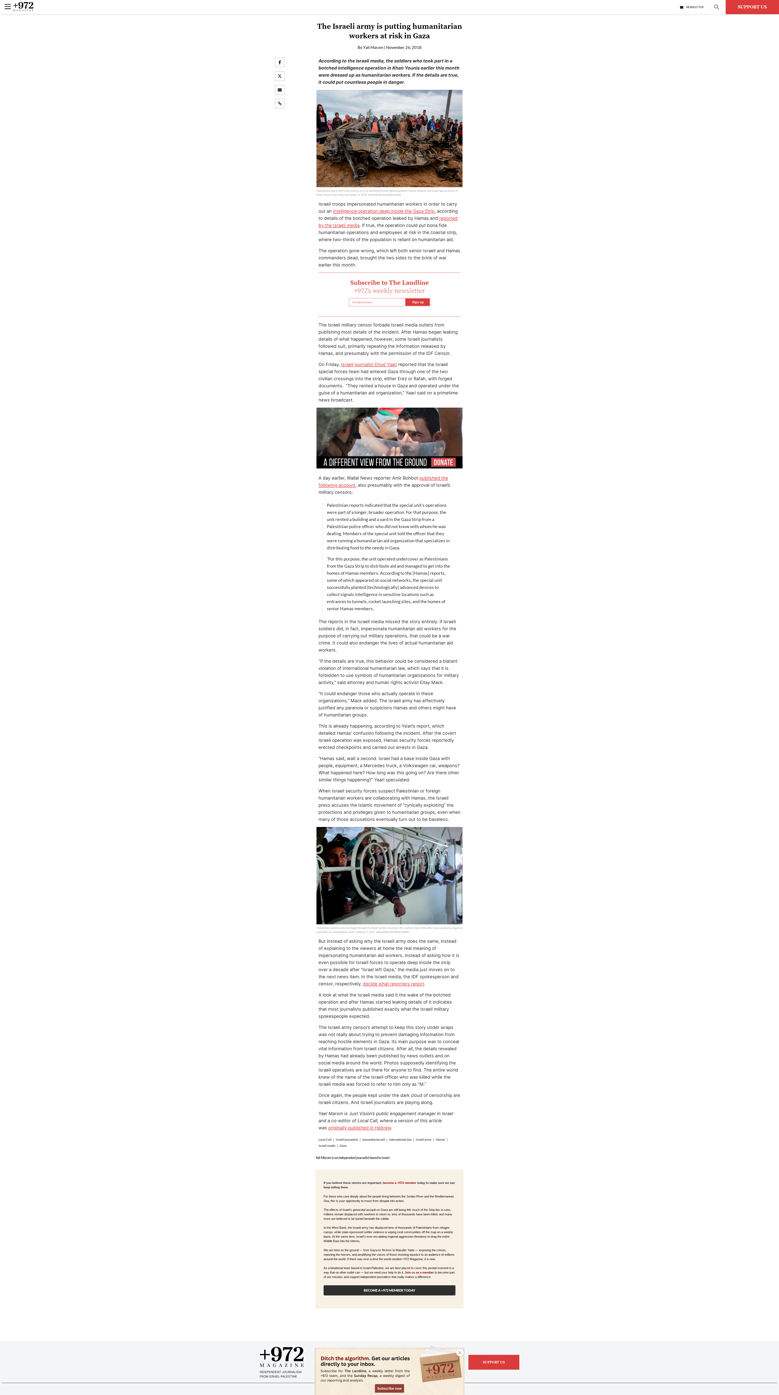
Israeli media (326, 1145)
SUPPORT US (752, 7)
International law (400, 1139)
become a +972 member (399, 1183)
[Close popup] (460, 1352)
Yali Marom (373, 47)
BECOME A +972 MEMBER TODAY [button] (389, 1290)
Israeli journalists (347, 1139)
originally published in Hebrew (359, 1127)
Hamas (440, 1139)
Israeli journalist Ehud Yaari (369, 364)
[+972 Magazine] (23, 10)
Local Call (324, 1139)
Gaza (343, 1145)
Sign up (418, 302)
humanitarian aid (373, 1139)
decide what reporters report (393, 983)
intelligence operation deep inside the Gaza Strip (384, 211)
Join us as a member (419, 1272)
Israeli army (423, 1139)
